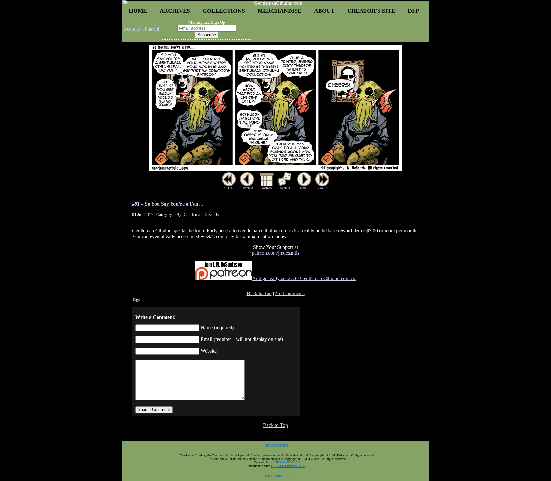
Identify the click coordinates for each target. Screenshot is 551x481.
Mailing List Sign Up (206, 22)
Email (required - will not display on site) (242, 339)
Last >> (322, 187)
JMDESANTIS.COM (287, 462)
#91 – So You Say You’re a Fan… (167, 204)
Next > (304, 187)
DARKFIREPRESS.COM (288, 466)
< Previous (246, 187)
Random (285, 187)
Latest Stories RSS (277, 475)
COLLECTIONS (224, 11)
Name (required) (217, 327)
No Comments (290, 293)
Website (209, 351)
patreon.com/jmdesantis (275, 253)
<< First (229, 187)
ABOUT (324, 11)
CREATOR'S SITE (371, 11)
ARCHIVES (175, 11)
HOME (138, 11)
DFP (413, 11)
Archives (266, 187)
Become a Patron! (141, 29)
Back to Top (259, 293)
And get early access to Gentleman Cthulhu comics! (304, 278)
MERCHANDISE (279, 11)
